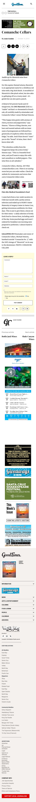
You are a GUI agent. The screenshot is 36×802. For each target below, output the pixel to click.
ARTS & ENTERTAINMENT (10, 601)
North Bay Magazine (5, 695)
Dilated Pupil (6, 686)
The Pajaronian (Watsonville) (11, 730)
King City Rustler (7, 717)
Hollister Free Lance (8, 715)
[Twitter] (13, 46)
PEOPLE (4, 612)
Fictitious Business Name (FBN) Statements (5, 761)
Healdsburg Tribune (8, 712)
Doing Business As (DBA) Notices (6, 767)
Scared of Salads (13, 13)
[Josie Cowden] (8, 322)
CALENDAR (5, 616)
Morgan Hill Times (7, 723)
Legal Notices (6, 756)
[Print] (27, 46)
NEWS (4, 597)
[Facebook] (9, 46)
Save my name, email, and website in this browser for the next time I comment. (17, 292)
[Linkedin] (17, 46)
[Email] (22, 46)
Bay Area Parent (4, 682)
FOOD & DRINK (6, 608)
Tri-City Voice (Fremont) (9, 733)
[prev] (3, 13)
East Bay (4, 689)
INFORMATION (6, 584)
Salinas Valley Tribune (8, 728)
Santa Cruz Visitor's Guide (6, 700)
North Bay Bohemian (5, 669)
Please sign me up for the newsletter (14, 296)
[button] (31, 4)
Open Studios (6, 691)
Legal (3, 751)
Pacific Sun (5, 673)
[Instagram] (6, 636)
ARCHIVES (21, 562)
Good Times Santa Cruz (5, 659)
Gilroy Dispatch (6, 710)
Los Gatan (5, 720)
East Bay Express (4, 654)
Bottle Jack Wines (9, 336)
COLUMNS (5, 605)
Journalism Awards (8, 783)
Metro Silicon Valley (6, 664)
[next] (6, 13)
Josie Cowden (9, 39)
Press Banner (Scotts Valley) (10, 725)
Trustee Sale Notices (5, 772)
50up (3, 678)
